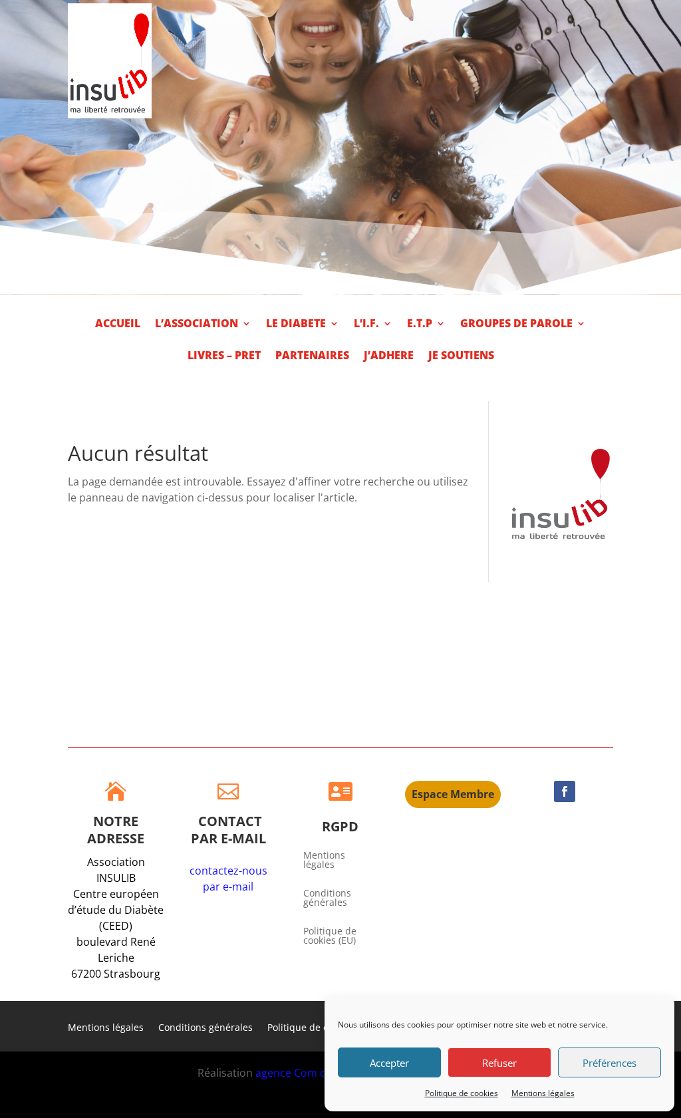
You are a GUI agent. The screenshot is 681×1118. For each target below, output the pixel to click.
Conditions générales (327, 898)
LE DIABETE (296, 325)
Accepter (389, 1062)
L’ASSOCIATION (196, 325)
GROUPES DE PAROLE (516, 325)
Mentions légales (543, 1093)
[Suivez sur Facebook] (564, 791)
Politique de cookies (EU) (329, 936)
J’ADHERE (389, 356)
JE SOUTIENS (461, 356)
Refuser (499, 1062)
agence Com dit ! (298, 1072)
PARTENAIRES (312, 356)
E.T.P (419, 325)
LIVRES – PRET (224, 356)
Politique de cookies (461, 1093)
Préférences (609, 1062)
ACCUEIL (117, 325)
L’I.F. (366, 325)
